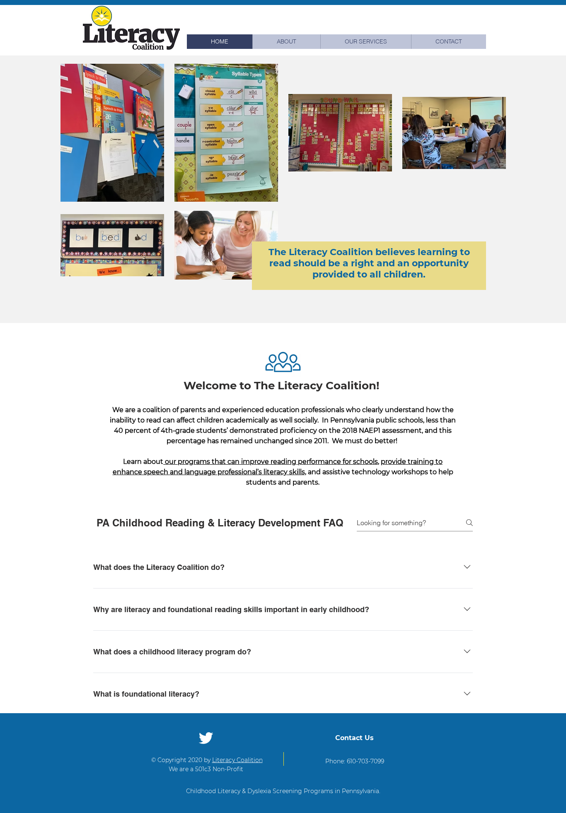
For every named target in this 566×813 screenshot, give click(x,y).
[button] (365, 41)
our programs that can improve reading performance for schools (270, 462)
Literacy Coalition (237, 760)
